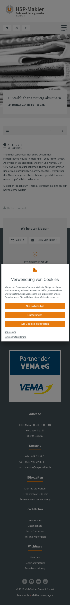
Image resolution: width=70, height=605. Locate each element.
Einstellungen (35, 314)
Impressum (10, 332)
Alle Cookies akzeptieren (35, 323)
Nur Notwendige (35, 306)
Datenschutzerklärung (15, 337)
